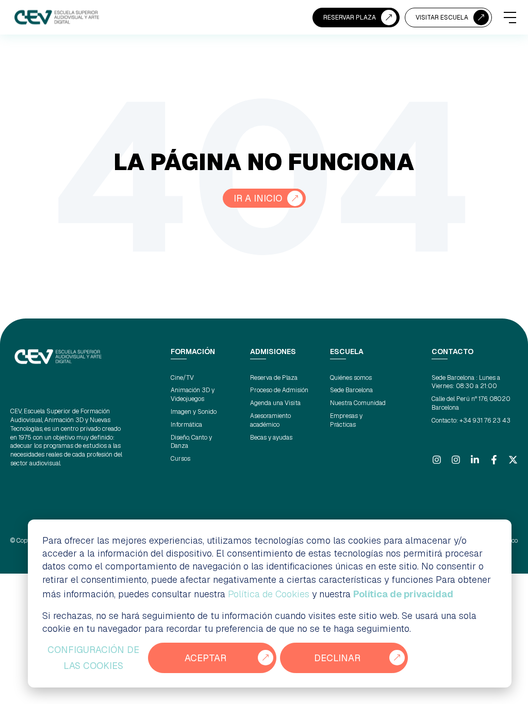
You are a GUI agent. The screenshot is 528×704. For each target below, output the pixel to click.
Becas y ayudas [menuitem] (271, 437)
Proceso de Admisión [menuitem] (279, 390)
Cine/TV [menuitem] (182, 378)
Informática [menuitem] (186, 425)
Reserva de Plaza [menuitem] (274, 378)
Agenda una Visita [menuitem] (275, 403)
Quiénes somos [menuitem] (351, 378)
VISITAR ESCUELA (442, 17)
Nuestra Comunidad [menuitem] (358, 403)
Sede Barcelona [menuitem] (351, 390)
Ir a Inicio (258, 198)
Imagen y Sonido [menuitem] (194, 412)
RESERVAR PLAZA (349, 17)
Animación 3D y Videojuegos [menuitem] (192, 394)
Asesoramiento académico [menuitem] (270, 420)
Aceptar (205, 658)
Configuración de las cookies (93, 658)
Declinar (337, 658)
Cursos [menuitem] (180, 459)
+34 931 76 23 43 (484, 420)
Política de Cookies (268, 594)
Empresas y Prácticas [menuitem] (346, 420)
